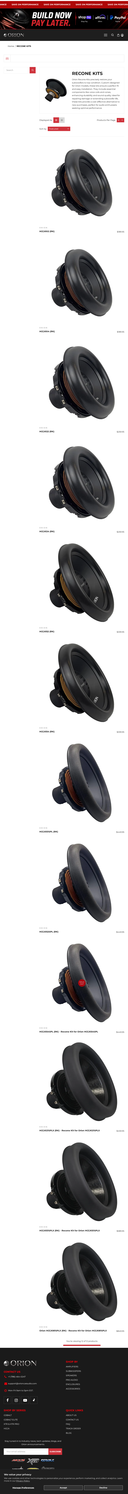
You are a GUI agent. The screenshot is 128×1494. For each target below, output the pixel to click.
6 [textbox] (118, 120)
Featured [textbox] (53, 129)
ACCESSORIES (73, 1389)
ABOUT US (71, 1415)
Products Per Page (106, 120)
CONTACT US (72, 1420)
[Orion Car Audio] (14, 35)
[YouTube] (25, 1400)
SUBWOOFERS (73, 1371)
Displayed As (45, 120)
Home (11, 46)
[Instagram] (16, 1400)
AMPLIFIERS (72, 1366)
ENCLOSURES (73, 1384)
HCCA (6, 1428)
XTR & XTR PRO (11, 1424)
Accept (63, 1488)
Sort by (42, 129)
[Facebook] (7, 1400)
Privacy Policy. (23, 1481)
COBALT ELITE (11, 1420)
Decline (103, 1488)
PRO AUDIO (72, 1380)
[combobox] (120, 120)
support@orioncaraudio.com (22, 1383)
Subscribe (55, 1451)
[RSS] (34, 1400)
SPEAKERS (71, 1375)
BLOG (69, 1433)
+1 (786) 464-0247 (17, 1377)
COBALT (8, 1415)
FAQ (68, 1424)
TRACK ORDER (73, 1428)
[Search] (112, 35)
